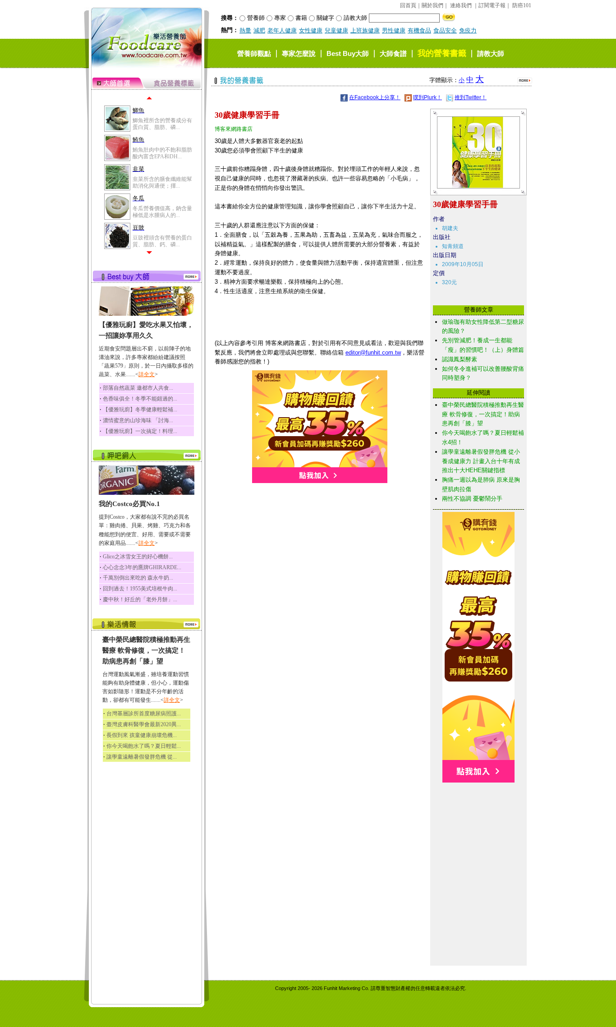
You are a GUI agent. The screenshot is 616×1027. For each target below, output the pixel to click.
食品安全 (445, 30)
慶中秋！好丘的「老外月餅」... (140, 599)
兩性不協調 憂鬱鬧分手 (472, 498)
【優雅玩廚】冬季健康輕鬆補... (140, 409)
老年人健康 (282, 30)
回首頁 (408, 5)
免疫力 (468, 30)
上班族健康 (365, 30)
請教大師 (490, 53)
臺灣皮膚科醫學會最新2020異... (143, 724)
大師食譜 (393, 53)
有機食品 (419, 30)
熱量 (245, 30)
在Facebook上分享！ (374, 97)
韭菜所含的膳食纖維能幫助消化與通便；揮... (162, 182)
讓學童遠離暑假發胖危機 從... (141, 757)
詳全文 (146, 374)
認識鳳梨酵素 (459, 359)
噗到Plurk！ (427, 97)
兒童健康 (336, 30)
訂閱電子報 (492, 5)
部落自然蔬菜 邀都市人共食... (138, 388)
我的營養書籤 (442, 53)
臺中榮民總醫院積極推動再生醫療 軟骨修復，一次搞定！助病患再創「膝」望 (483, 414)
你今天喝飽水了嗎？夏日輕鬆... (143, 746)
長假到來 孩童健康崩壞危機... (141, 735)
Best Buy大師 (347, 53)
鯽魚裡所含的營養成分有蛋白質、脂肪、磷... (162, 123)
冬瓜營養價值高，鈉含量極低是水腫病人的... (162, 211)
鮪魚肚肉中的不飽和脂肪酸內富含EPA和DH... (162, 153)
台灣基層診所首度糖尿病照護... (143, 713)
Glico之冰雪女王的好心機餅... (138, 556)
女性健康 (310, 30)
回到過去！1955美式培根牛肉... (140, 588)
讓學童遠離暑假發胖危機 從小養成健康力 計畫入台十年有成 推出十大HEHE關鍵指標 (481, 461)
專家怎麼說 (299, 53)
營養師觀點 (254, 53)
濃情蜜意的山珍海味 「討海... (138, 420)
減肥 (259, 30)
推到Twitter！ (471, 97)
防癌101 (521, 5)
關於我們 (432, 5)
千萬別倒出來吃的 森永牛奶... (138, 578)
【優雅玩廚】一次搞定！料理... (140, 431)
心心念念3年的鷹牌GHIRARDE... (142, 567)
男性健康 (393, 30)
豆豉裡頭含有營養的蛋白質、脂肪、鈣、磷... (162, 241)
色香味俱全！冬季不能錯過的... (140, 399)
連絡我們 (461, 5)
